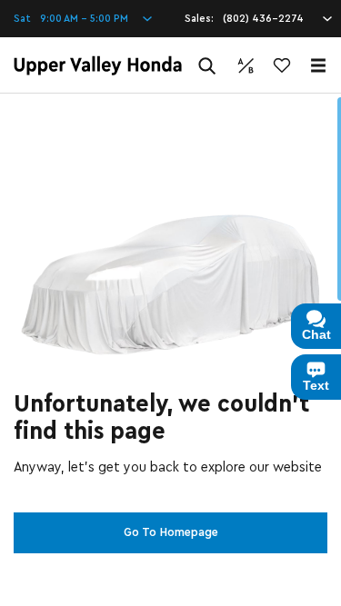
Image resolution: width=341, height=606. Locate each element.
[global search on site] (207, 65)
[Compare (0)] (245, 65)
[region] (170, 350)
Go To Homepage (171, 532)
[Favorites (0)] (282, 65)
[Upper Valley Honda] (98, 65)
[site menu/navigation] (318, 65)
